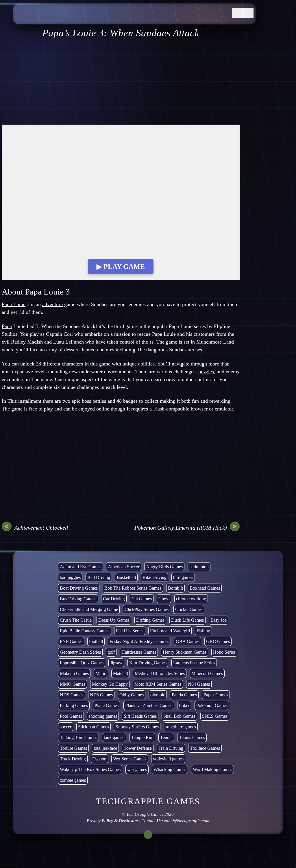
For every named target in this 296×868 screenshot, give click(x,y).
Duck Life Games (187, 620)
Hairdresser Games (138, 652)
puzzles (206, 371)
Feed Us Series (129, 630)
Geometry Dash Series (80, 652)
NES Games (101, 694)
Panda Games (184, 694)
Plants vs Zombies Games (148, 705)
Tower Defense (138, 748)
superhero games (180, 726)
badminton (199, 566)
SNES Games (214, 716)
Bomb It (175, 588)
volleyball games (168, 758)
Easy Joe (218, 620)
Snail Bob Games (179, 716)
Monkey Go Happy (110, 684)
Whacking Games (169, 769)
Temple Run (142, 737)
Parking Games (74, 705)
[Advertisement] (121, 82)
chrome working (191, 598)
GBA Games (187, 641)
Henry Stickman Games (184, 652)
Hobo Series (224, 652)
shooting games (103, 716)
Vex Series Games (129, 758)
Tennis (166, 737)
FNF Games (71, 641)
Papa (7, 326)
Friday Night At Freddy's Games (139, 641)
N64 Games (199, 684)
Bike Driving (154, 577)
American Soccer (123, 566)
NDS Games (71, 694)
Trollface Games (205, 748)
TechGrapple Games (144, 814)
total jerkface (105, 748)
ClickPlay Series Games (147, 609)
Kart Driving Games (147, 662)
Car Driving (114, 598)
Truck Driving (73, 758)
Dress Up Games (114, 620)
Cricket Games (188, 609)
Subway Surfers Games (137, 726)
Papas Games (216, 694)
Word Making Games (212, 769)
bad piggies (70, 577)
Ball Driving (98, 577)
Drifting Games (150, 620)
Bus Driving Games (78, 598)
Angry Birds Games (164, 566)
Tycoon (99, 758)
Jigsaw (116, 662)
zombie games (73, 780)
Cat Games (142, 598)
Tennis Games (192, 737)
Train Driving (170, 748)
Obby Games (131, 694)
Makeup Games (74, 673)
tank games (114, 737)
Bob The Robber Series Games (132, 588)
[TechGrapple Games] (59, 18)
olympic (157, 694)
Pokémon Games (211, 705)
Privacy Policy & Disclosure (112, 820)
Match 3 (120, 673)
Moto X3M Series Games (157, 684)
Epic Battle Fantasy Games (84, 630)
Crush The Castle (76, 620)
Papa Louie (13, 304)
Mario (100, 673)
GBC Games (218, 641)
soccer (65, 726)
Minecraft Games (207, 673)
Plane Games (107, 705)
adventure (52, 304)
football (96, 641)
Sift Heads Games (140, 716)
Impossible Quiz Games (81, 662)
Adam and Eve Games (80, 566)
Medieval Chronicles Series (160, 673)
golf (111, 652)
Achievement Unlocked (36, 527)
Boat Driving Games (79, 588)
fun (195, 401)
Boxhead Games (205, 588)
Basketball (126, 577)
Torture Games (73, 748)
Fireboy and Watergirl (170, 630)
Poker (184, 705)
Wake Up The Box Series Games (90, 769)
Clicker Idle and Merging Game (89, 609)
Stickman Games (93, 726)
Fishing (203, 630)
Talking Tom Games (78, 737)
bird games (183, 577)
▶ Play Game (121, 266)
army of (54, 350)
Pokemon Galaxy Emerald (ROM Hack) (185, 527)
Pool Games (71, 716)
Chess (163, 598)
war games (137, 769)
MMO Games (72, 684)
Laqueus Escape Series (194, 662)
